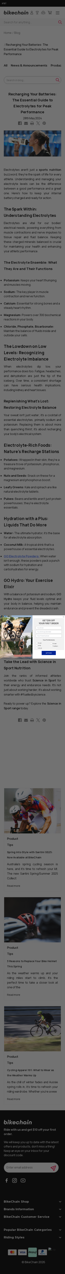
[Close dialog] (63, 617)
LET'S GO (49, 653)
